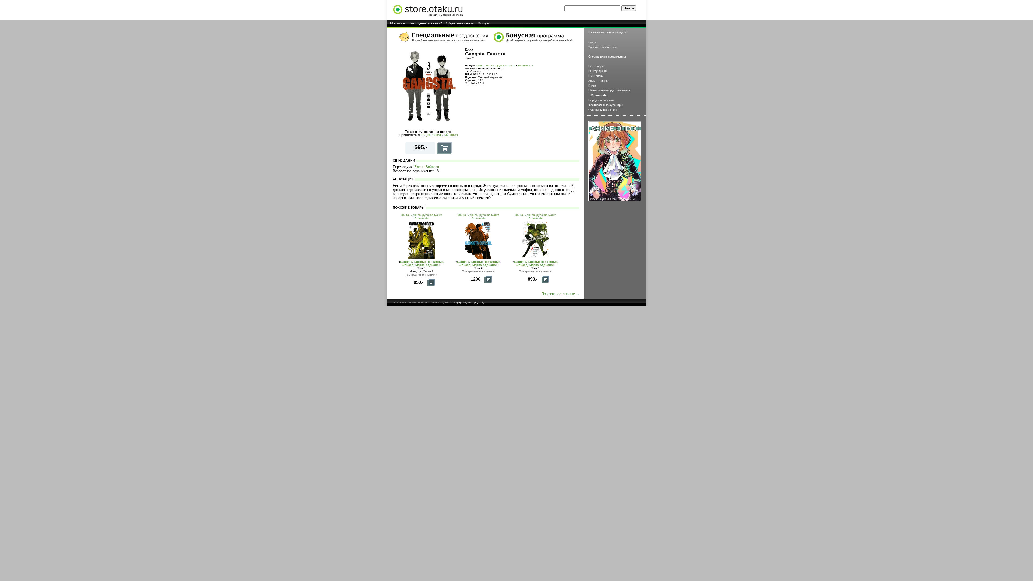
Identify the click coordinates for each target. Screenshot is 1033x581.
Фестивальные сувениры (605, 105)
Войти (592, 42)
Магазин (397, 23)
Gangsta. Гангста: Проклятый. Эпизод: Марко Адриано (422, 263)
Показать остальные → (560, 294)
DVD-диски (595, 75)
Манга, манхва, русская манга (495, 65)
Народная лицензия (601, 100)
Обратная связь (460, 23)
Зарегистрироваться (602, 47)
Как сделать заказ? (425, 23)
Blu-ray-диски (597, 71)
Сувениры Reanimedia (603, 109)
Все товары (596, 66)
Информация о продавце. (469, 302)
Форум (483, 23)
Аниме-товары (598, 80)
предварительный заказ (439, 135)
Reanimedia (525, 65)
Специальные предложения (607, 56)
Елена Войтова (426, 167)
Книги (592, 85)
